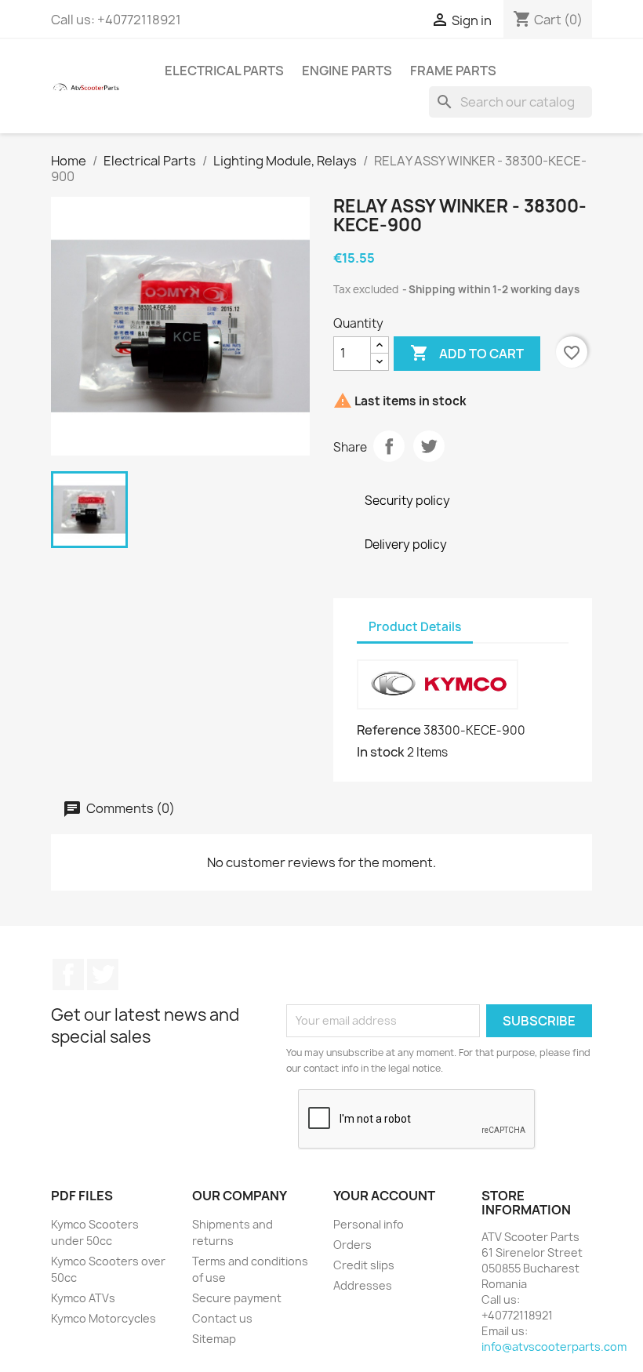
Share (389, 446)
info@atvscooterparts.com (554, 1346)
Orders (352, 1244)
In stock (381, 752)
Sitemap (214, 1338)
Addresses (362, 1285)
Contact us (222, 1318)
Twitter (102, 974)
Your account (384, 1195)
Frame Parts (453, 70)
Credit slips (363, 1265)
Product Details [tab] (415, 627)
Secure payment (237, 1297)
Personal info (368, 1224)
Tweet (429, 446)
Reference (389, 730)
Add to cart (467, 352)
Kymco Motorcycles (103, 1318)
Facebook (68, 974)
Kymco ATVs (83, 1297)
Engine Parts (347, 70)
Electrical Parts (224, 70)
